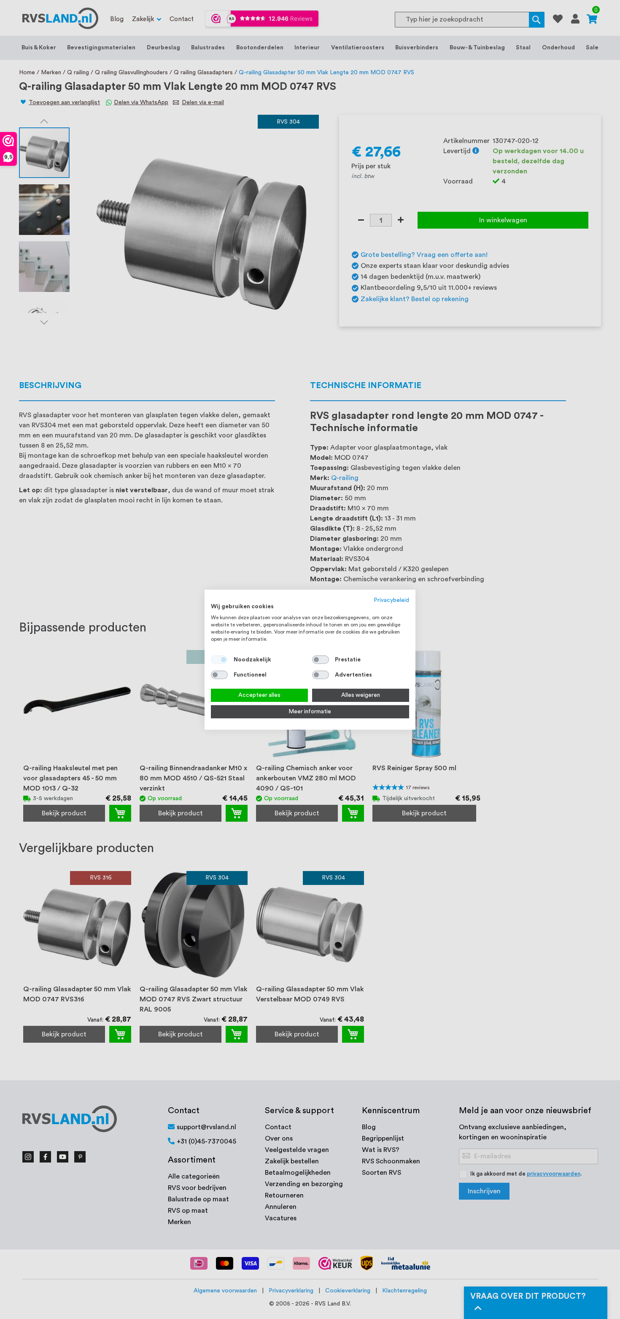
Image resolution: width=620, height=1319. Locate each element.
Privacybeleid (391, 600)
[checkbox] (320, 659)
